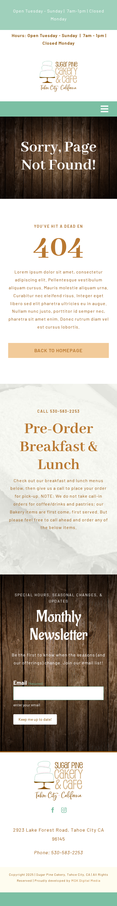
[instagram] (64, 810)
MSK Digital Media (85, 880)
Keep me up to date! (35, 719)
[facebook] (53, 810)
